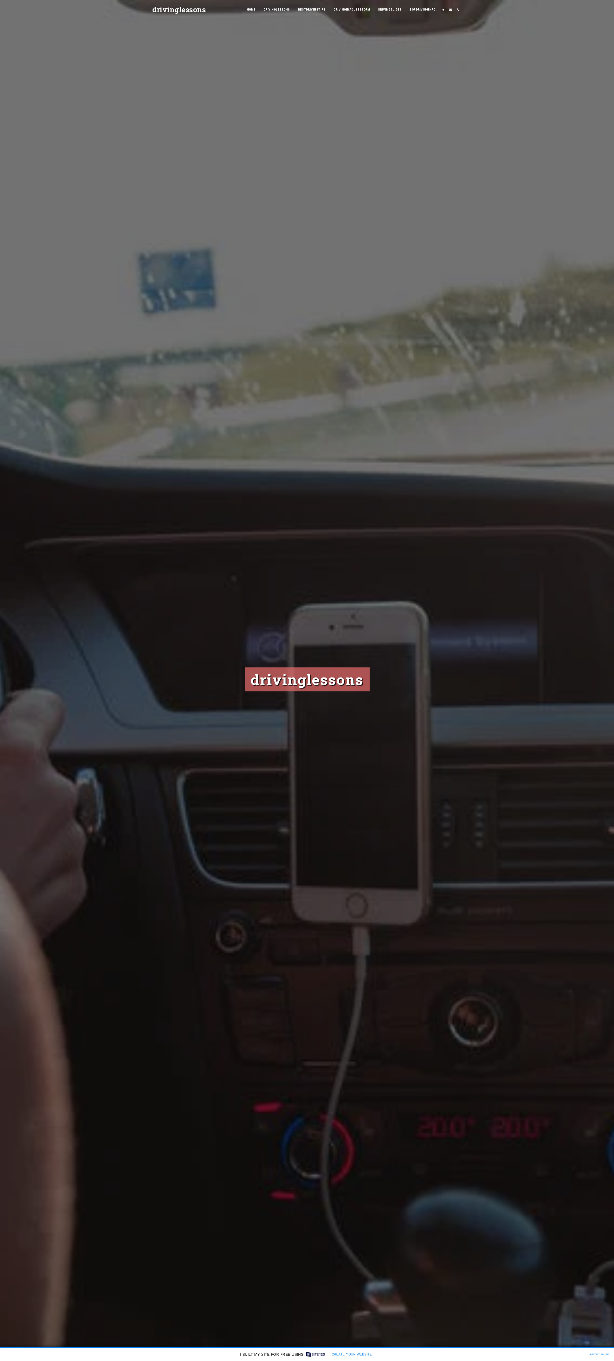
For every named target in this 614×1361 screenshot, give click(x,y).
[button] (443, 9)
